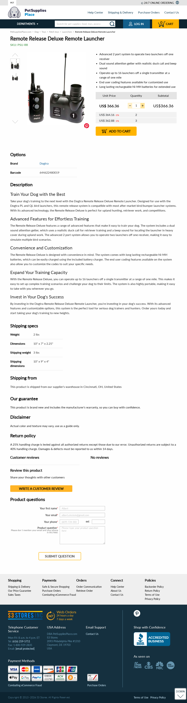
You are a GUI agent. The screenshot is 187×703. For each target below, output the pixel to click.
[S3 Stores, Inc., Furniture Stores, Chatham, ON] (152, 639)
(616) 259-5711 (21, 641)
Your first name (48, 508)
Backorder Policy (154, 586)
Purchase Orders (149, 12)
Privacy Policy (152, 598)
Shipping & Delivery (120, 12)
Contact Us (171, 12)
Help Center (95, 12)
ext (87, 521)
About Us (116, 590)
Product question (47, 528)
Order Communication (89, 586)
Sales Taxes (14, 594)
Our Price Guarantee (19, 590)
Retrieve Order (84, 590)
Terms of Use (152, 594)
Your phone (50, 521)
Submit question (60, 556)
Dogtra (44, 163)
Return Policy (152, 590)
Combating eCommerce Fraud (59, 594)
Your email (51, 515)
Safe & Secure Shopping (55, 586)
